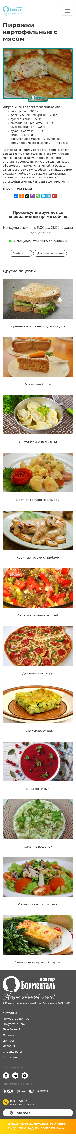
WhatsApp (21, 253)
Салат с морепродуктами (38, 904)
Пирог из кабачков (38, 731)
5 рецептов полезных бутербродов (38, 326)
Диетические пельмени (38, 442)
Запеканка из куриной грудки (37, 962)
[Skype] (43, 196)
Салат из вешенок (38, 846)
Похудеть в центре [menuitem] (16, 1018)
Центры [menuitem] (8, 1040)
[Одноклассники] (21, 196)
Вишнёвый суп (38, 789)
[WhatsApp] (38, 196)
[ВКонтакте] (16, 196)
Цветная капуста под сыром (38, 500)
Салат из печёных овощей (37, 615)
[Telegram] (48, 196)
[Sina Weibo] (54, 196)
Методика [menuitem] (10, 1012)
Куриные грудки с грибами (38, 557)
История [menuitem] (9, 1046)
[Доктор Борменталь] (12, 11)
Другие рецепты (19, 271)
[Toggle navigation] (67, 11)
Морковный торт (38, 384)
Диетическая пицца (37, 673)
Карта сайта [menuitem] (11, 1057)
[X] (27, 196)
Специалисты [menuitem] (12, 1051)
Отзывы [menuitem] (8, 1035)
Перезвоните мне (51, 253)
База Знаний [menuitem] (11, 1029)
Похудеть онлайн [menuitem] (15, 1024)
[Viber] (32, 196)
